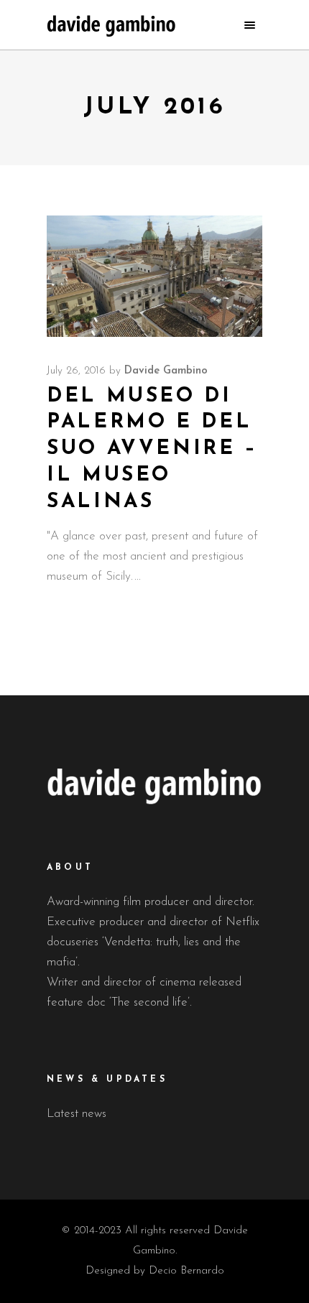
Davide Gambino (166, 371)
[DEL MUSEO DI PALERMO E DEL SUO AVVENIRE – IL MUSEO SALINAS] (154, 276)
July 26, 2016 (76, 371)
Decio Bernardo (186, 1271)
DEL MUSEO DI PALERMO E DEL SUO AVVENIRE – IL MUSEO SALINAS (152, 449)
